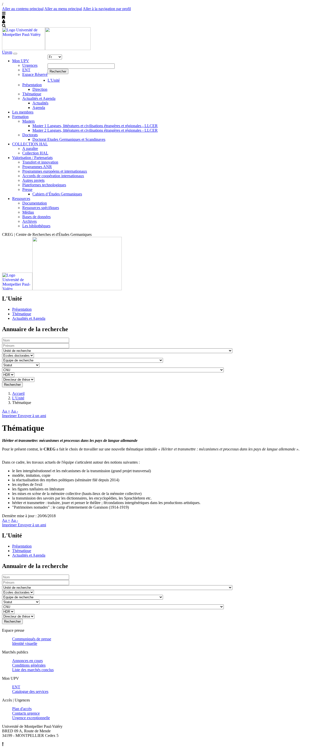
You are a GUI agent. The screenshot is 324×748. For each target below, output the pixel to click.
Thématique (31, 94)
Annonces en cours (27, 661)
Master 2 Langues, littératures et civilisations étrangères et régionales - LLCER (95, 130)
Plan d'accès (22, 709)
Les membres (22, 112)
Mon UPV (20, 61)
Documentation (34, 203)
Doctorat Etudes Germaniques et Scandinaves (68, 139)
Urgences (29, 65)
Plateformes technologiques (44, 185)
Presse (27, 189)
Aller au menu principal (63, 9)
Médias (28, 212)
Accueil (18, 393)
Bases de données (36, 217)
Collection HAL (35, 153)
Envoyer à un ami (32, 416)
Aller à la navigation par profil (107, 9)
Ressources (21, 198)
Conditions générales (29, 665)
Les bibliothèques (36, 226)
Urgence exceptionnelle (31, 718)
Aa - (14, 411)
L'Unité (54, 80)
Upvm (7, 52)
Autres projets (33, 180)
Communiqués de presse (31, 639)
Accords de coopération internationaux (53, 176)
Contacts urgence (26, 713)
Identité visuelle (24, 643)
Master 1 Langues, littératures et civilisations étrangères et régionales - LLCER (95, 126)
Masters (28, 121)
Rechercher (58, 71)
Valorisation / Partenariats (32, 157)
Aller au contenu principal (23, 9)
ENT (26, 70)
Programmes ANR (37, 167)
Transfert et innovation (40, 162)
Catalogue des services (30, 691)
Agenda (38, 107)
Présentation (32, 85)
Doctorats (30, 135)
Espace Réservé (35, 74)
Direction (39, 89)
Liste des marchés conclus (33, 670)
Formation (20, 117)
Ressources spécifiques (40, 208)
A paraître (30, 148)
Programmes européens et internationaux (54, 171)
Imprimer (10, 416)
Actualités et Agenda (38, 98)
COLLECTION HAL (30, 144)
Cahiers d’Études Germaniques (57, 194)
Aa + (6, 411)
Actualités (40, 103)
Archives (29, 221)
